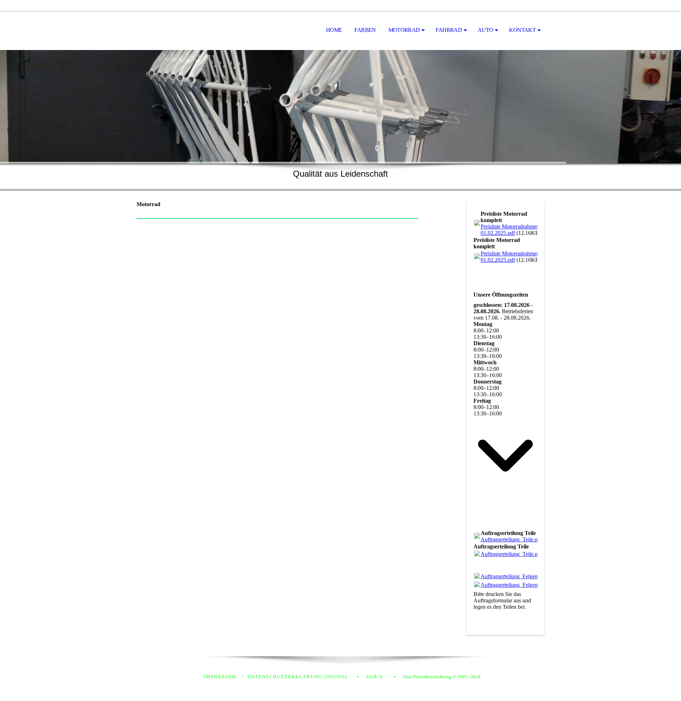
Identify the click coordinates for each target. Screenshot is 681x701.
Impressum (220, 676)
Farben (365, 30)
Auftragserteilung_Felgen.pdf (514, 576)
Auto (485, 30)
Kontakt (522, 30)
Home (334, 30)
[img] (172, 30)
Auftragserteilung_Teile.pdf (511, 539)
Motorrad (404, 30)
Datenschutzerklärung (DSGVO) (297, 676)
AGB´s (374, 676)
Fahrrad (449, 30)
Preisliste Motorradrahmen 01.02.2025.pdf (510, 229)
